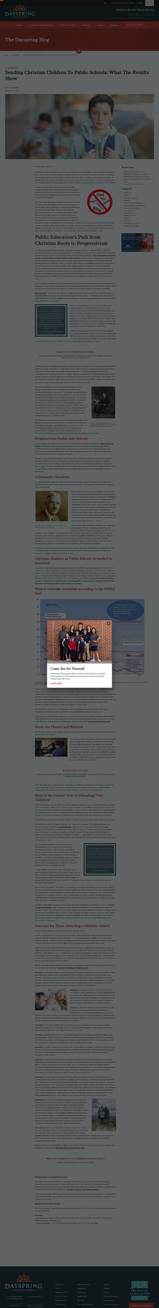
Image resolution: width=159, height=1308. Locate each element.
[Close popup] (108, 623)
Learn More (56, 683)
